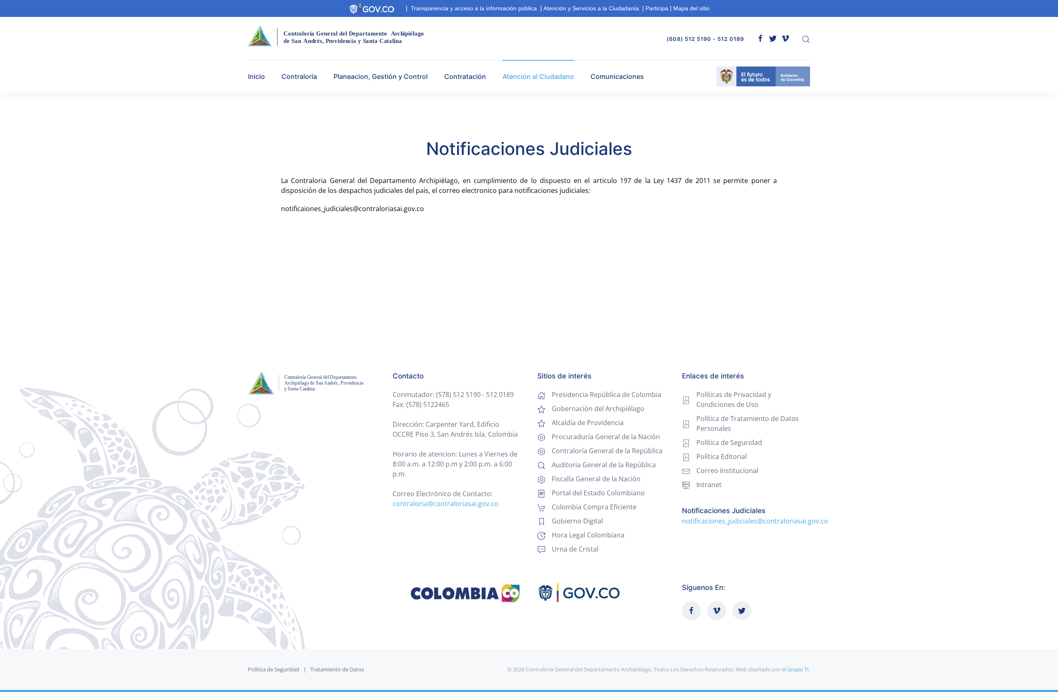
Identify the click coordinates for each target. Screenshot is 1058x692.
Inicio (256, 76)
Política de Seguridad (273, 669)
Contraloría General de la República (607, 450)
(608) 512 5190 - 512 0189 (705, 39)
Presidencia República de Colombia (606, 394)
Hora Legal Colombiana (588, 535)
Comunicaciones (617, 76)
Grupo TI (798, 669)
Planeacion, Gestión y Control (381, 76)
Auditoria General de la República (604, 464)
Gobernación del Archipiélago (598, 408)
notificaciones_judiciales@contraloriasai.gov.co (755, 521)
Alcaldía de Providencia (588, 422)
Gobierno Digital (577, 521)
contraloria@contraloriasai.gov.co (445, 503)
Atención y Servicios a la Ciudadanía (591, 8)
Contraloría (299, 76)
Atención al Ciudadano (538, 76)
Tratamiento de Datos (337, 669)
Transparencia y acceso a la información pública (474, 8)
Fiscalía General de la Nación (596, 478)
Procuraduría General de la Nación (606, 436)
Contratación (465, 76)
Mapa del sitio (691, 8)
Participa (657, 8)
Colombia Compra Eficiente (594, 506)
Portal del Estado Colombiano (598, 492)
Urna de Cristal (575, 549)
